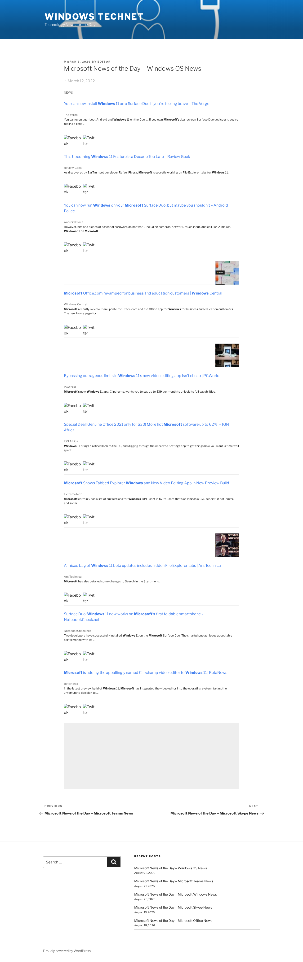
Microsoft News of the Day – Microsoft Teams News (173, 881)
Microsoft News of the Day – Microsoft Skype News (173, 907)
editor (104, 61)
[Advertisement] (151, 756)
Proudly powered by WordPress (67, 951)
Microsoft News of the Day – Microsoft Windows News (175, 894)
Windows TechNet (94, 16)
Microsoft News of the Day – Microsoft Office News (173, 921)
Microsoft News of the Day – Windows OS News (170, 868)
